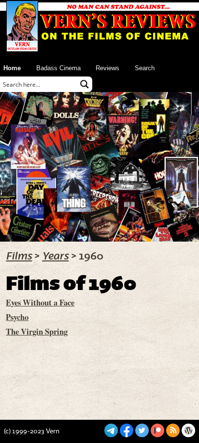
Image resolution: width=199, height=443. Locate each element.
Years (55, 256)
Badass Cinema (58, 68)
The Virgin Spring (37, 331)
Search (145, 68)
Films (19, 256)
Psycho (17, 317)
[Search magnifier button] (84, 84)
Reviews (107, 68)
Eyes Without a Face (40, 302)
